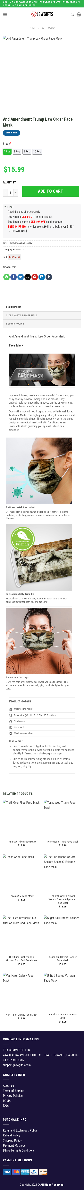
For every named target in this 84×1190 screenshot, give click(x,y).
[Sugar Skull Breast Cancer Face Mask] (62, 934)
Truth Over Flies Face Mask (21, 841)
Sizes (7, 143)
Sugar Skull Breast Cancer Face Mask (62, 958)
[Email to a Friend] (27, 277)
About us (8, 1086)
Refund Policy (15, 323)
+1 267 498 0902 (13, 1060)
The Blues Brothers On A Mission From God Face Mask (21, 958)
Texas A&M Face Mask (21, 895)
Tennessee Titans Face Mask (62, 841)
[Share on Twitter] (20, 277)
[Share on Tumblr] (49, 277)
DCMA (7, 1101)
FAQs (6, 1106)
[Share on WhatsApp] (6, 277)
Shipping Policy (12, 1140)
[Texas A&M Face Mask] (21, 873)
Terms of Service (13, 1091)
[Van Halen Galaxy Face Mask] (21, 991)
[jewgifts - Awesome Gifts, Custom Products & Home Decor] (42, 14)
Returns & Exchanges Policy (20, 1130)
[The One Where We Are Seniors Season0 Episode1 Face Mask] (62, 873)
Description (13, 306)
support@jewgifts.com (17, 1065)
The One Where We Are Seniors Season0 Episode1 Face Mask (62, 899)
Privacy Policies (13, 1096)
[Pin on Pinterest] (34, 277)
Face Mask (48, 28)
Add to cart (50, 191)
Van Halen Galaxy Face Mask (21, 1014)
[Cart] (79, 14)
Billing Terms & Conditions (19, 1150)
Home (32, 28)
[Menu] (5, 14)
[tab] (42, 307)
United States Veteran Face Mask (62, 1016)
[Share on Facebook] (13, 277)
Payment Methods (14, 1145)
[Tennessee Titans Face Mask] (62, 818)
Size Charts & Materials (21, 315)
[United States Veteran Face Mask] (62, 991)
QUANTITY (10, 182)
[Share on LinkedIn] (41, 277)
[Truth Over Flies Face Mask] (21, 818)
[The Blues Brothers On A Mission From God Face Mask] (21, 934)
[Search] (72, 14)
